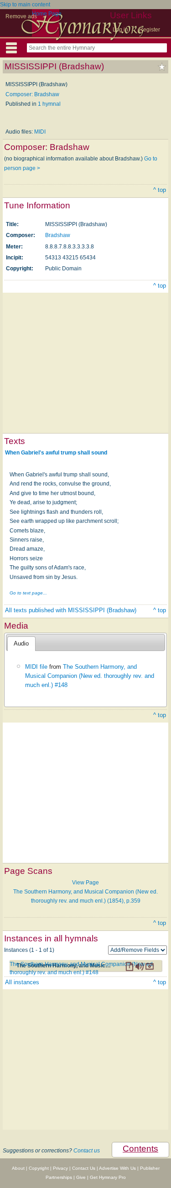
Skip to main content (25, 4)
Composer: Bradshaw (32, 94)
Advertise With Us (117, 1168)
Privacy (60, 1168)
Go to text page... (28, 592)
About (18, 1168)
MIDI (40, 132)
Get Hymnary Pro (108, 1177)
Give (81, 1177)
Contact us (86, 1150)
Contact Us (83, 1168)
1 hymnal (49, 104)
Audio (21, 643)
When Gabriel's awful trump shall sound (56, 452)
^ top (159, 189)
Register (149, 29)
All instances (22, 982)
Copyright (39, 1168)
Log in (120, 29)
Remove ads (21, 16)
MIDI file (36, 666)
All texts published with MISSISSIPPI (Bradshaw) (70, 610)
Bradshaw (57, 235)
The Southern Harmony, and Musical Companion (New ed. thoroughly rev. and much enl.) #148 (89, 676)
